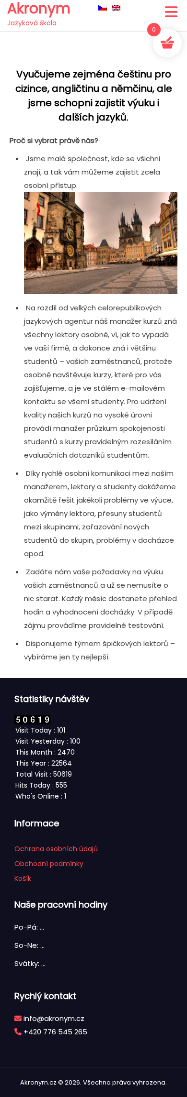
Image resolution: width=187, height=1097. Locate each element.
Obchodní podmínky (48, 863)
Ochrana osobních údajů (56, 849)
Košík (22, 878)
